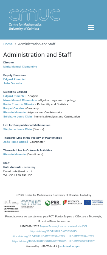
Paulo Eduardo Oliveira (19, 104)
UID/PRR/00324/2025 (81, 236)
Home (8, 44)
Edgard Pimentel (14, 79)
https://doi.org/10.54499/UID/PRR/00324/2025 (38, 236)
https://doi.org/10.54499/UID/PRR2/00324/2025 (39, 241)
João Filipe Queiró (15, 141)
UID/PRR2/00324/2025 (82, 241)
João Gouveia (12, 83)
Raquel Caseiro (13, 108)
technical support (70, 246)
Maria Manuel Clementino (20, 66)
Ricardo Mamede (14, 112)
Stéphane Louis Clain (17, 116)
